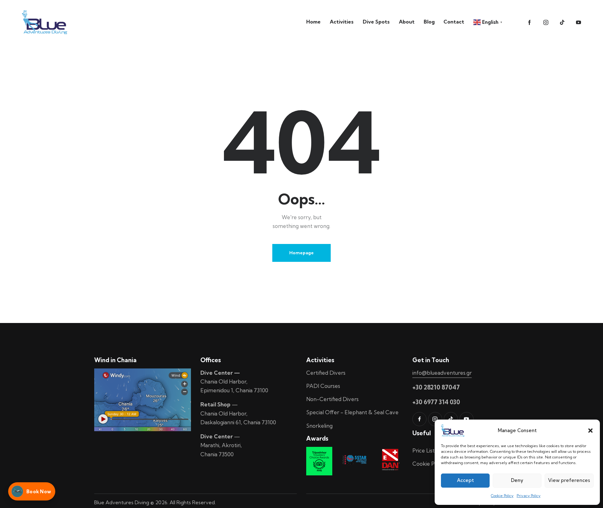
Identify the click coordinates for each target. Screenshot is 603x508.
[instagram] (545, 22)
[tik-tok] (562, 22)
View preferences (569, 480)
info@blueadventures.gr (442, 372)
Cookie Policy (502, 495)
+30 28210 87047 (436, 387)
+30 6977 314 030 (436, 402)
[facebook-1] (529, 22)
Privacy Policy (529, 495)
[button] (590, 430)
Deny (517, 480)
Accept (465, 480)
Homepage (301, 253)
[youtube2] (578, 22)
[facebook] (419, 419)
